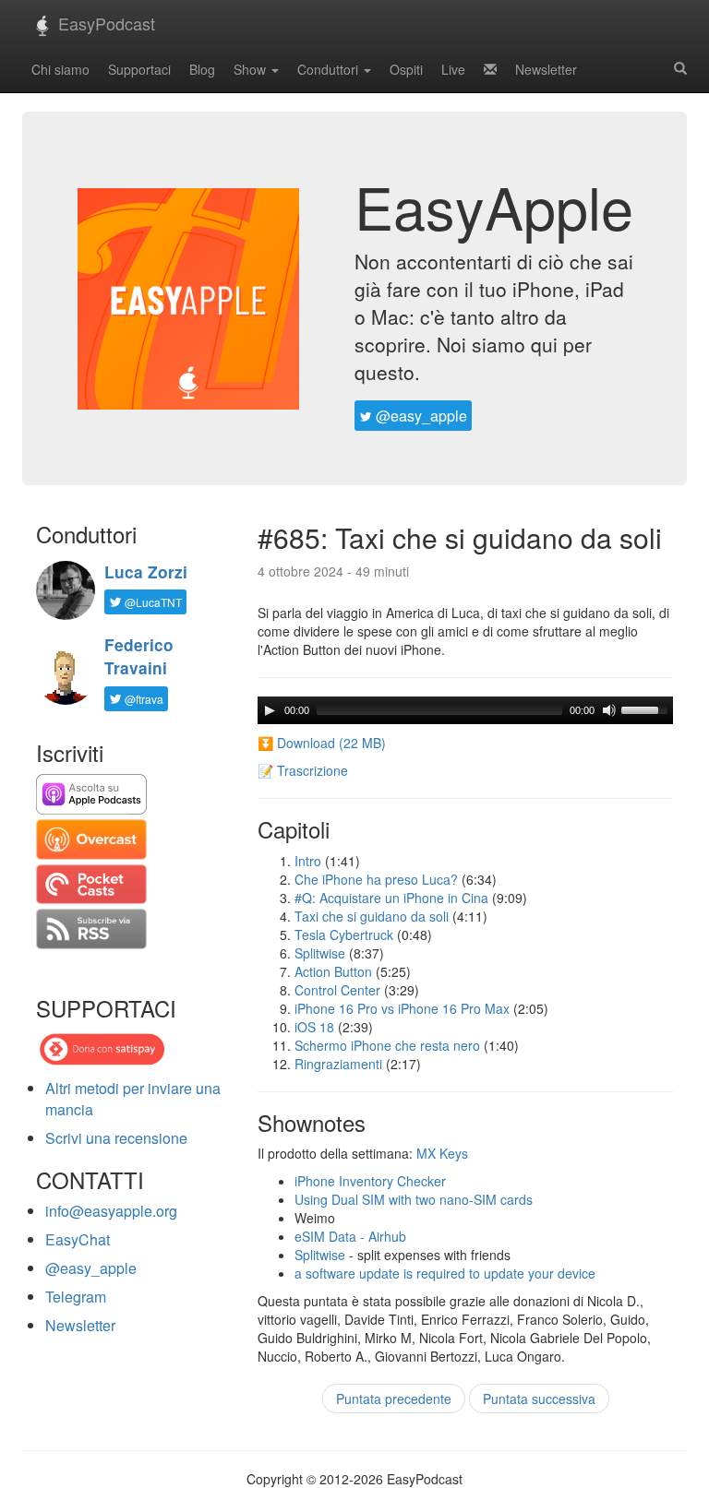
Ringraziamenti (338, 1063)
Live (453, 69)
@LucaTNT (152, 602)
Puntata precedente (393, 1398)
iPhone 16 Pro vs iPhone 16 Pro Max (402, 1008)
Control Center (337, 990)
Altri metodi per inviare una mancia (133, 1098)
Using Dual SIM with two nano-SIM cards (413, 1199)
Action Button (333, 971)
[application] (465, 710)
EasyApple (493, 205)
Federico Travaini (139, 656)
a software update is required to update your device (444, 1273)
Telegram (75, 1296)
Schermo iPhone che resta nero (387, 1045)
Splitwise (319, 953)
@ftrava (142, 699)
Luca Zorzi (145, 572)
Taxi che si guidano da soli (371, 916)
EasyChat (77, 1239)
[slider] (647, 708)
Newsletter (546, 69)
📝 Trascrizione (303, 770)
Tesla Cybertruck (343, 934)
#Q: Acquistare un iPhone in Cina (391, 897)
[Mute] (609, 710)
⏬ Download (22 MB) (322, 742)
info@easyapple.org (111, 1210)
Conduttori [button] (329, 69)
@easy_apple (419, 415)
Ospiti (406, 69)
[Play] (269, 710)
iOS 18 (314, 1027)
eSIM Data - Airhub (350, 1236)
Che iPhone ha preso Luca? (376, 879)
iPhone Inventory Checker (370, 1181)
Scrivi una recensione (116, 1138)
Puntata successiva (539, 1398)
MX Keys (442, 1153)
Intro (307, 860)
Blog (202, 69)
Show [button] (252, 69)
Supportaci (139, 69)
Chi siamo (60, 69)
